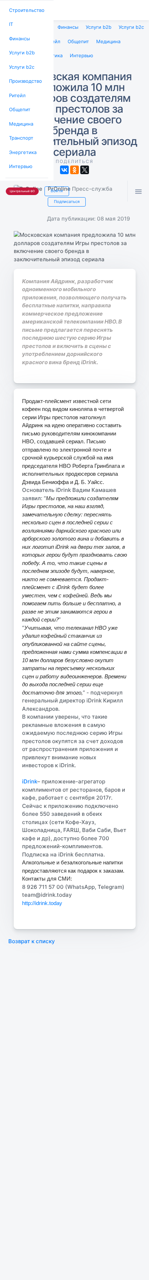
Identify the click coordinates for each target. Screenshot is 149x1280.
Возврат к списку (31, 937)
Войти (53, 179)
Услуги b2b (21, 49)
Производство (24, 76)
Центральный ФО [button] (20, 180)
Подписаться (66, 198)
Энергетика (21, 142)
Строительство (25, 9)
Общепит (18, 102)
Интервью (19, 156)
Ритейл (16, 89)
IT (11, 23)
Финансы (18, 36)
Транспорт (20, 129)
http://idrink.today (42, 899)
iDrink (29, 777)
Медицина (20, 116)
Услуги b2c (21, 62)
